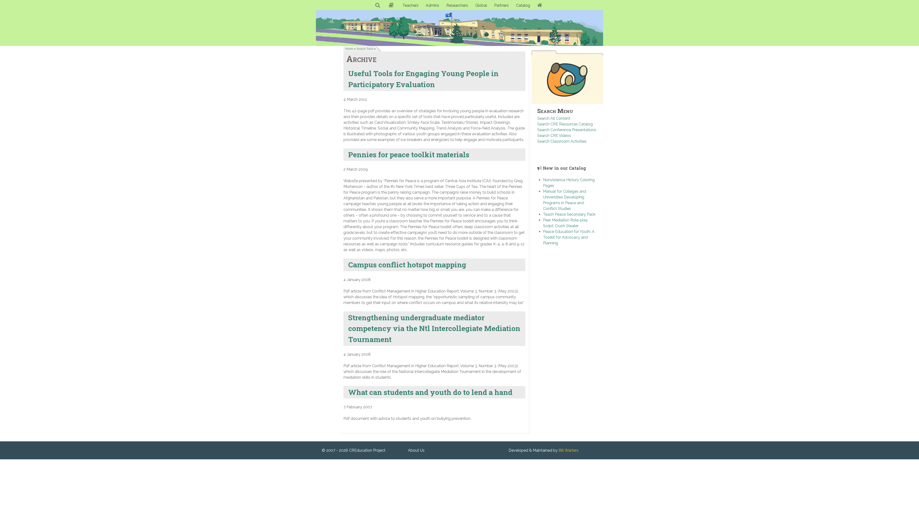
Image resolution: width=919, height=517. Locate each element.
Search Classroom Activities (562, 141)
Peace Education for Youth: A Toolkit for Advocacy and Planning (568, 237)
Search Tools (364, 49)
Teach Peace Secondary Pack (569, 214)
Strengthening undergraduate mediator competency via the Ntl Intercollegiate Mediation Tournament (434, 328)
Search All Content (553, 118)
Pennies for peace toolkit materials (408, 154)
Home (349, 49)
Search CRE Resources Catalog (565, 124)
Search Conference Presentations (566, 130)
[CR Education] (459, 28)
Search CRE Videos (554, 135)
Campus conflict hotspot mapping (407, 264)
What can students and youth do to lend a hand (430, 392)
